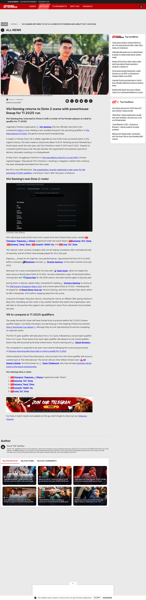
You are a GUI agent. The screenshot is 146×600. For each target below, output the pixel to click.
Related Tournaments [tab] (47, 461)
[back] (2, 30)
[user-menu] (141, 6)
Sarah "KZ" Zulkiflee (15, 446)
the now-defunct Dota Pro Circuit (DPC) (60, 157)
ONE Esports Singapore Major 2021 (26, 286)
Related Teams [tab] (27, 461)
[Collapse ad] (73, 583)
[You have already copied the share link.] (90, 101)
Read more (107, 598)
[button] (67, 101)
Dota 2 (21, 130)
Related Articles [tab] (10, 461)
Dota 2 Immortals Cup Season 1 (20, 327)
